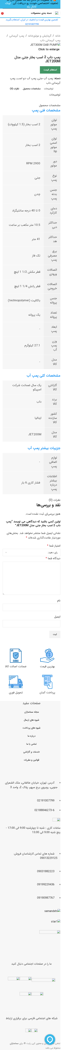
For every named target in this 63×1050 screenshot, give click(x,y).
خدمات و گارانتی (31, 752)
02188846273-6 (44, 810)
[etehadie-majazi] (49, 941)
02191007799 (45, 800)
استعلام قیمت (50, 70)
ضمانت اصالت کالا (15, 666)
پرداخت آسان (47, 692)
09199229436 (45, 884)
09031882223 (45, 871)
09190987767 (45, 898)
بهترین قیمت (47, 666)
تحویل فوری (16, 692)
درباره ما (32, 736)
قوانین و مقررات (31, 760)
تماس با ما (31, 744)
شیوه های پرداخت (31, 728)
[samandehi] (52, 911)
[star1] (55, 921)
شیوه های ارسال (31, 720)
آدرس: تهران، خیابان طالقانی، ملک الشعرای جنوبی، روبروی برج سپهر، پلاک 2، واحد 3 (31, 785)
